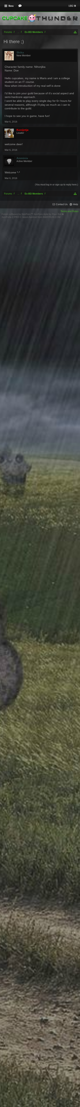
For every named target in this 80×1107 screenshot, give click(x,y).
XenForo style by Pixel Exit (48, 214)
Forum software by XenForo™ (18, 214)
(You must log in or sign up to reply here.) (56, 184)
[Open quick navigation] (75, 32)
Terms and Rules (69, 211)
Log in (72, 5)
